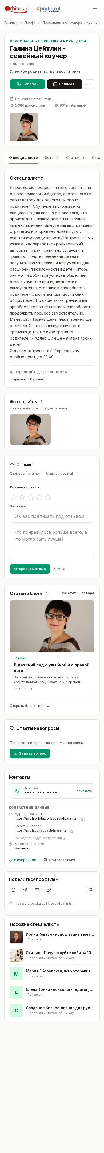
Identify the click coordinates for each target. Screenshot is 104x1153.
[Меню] (95, 8)
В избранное (25, 860)
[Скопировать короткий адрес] (71, 831)
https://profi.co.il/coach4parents (40, 830)
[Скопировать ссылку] (49, 890)
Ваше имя (17, 506)
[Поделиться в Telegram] (25, 890)
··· (89, 84)
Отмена (58, 569)
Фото (51, 158)
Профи (30, 23)
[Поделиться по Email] (37, 890)
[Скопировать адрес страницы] (81, 819)
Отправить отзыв (30, 569)
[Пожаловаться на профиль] (90, 890)
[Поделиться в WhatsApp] (13, 890)
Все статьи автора (77, 593)
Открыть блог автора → (30, 706)
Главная (11, 23)
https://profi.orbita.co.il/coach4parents (46, 818)
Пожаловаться (62, 860)
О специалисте (23, 158)
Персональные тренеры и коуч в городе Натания (72, 23)
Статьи (75, 158)
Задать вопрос (32, 753)
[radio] (13, 497)
